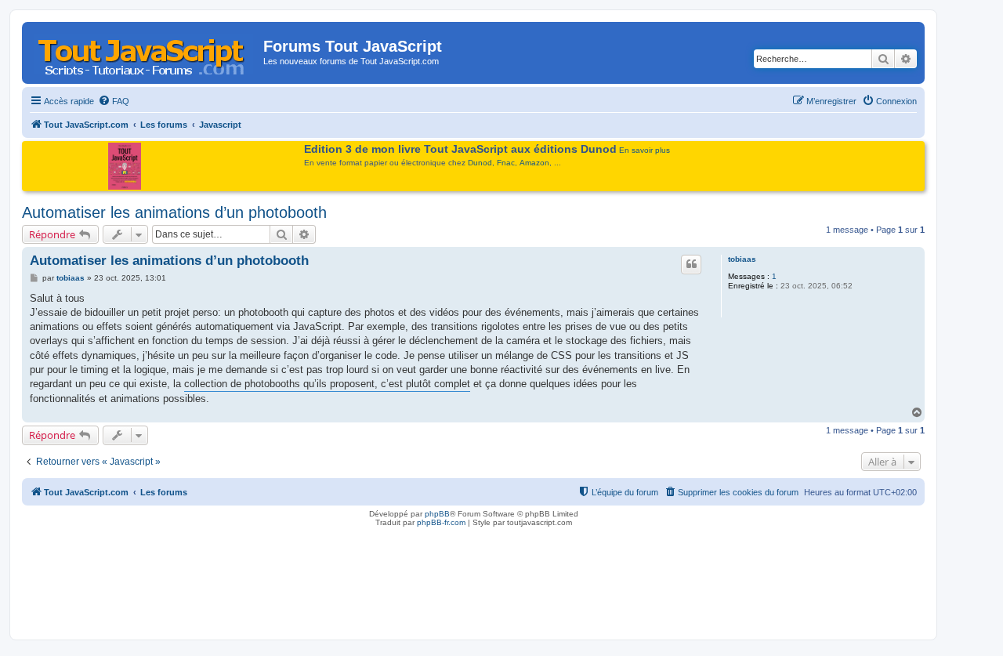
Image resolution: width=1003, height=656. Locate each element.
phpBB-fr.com (441, 522)
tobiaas (742, 259)
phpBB (437, 513)
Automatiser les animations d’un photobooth (174, 212)
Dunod (480, 162)
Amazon (534, 162)
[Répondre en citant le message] (691, 264)
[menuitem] (113, 101)
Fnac (506, 162)
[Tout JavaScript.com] (144, 51)
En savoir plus (644, 150)
